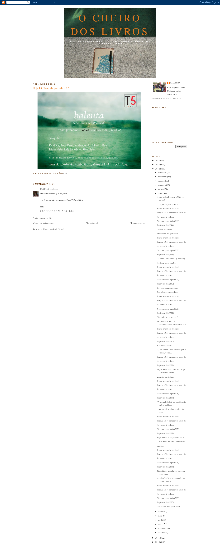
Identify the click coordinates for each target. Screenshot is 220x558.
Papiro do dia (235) (165, 502)
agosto (161, 189)
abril (160, 519)
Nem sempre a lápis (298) (168, 393)
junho (160, 511)
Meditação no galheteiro (167, 233)
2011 (157, 537)
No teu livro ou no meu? (167, 317)
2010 (157, 541)
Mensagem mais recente (43, 223)
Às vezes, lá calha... (165, 216)
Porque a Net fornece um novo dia (171, 212)
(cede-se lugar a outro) (166, 262)
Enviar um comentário (42, 218)
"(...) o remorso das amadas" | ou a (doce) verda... (171, 351)
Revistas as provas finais (167, 287)
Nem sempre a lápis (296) (168, 462)
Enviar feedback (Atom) (53, 229)
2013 (157, 164)
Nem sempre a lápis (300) (168, 308)
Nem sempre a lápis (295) (168, 498)
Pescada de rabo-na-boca (167, 292)
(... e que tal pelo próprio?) (168, 204)
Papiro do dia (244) (165, 225)
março (161, 524)
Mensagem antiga (137, 223)
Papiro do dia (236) (165, 466)
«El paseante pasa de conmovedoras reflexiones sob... (172, 323)
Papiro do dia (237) (165, 433)
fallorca (175, 83)
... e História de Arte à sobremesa (171, 441)
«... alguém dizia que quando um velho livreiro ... (171, 480)
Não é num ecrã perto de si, (168, 506)
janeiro (161, 532)
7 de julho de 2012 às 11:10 (57, 211)
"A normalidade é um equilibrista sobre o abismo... (171, 403)
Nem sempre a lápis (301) (168, 279)
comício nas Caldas (165, 376)
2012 (157, 168)
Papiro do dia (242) (165, 283)
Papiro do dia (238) (165, 397)
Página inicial (92, 223)
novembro (162, 176)
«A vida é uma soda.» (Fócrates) (171, 258)
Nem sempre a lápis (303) (168, 221)
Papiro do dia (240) (165, 341)
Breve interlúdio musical (168, 208)
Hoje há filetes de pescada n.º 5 (51, 88)
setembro (162, 184)
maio (160, 515)
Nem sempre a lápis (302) (168, 250)
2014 (157, 160)
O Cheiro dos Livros (110, 24)
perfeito (160, 445)
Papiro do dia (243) (165, 254)
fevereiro (162, 528)
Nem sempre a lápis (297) (168, 429)
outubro (161, 180)
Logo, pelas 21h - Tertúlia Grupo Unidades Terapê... (171, 371)
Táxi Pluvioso (46, 189)
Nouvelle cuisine (164, 229)
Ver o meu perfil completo (166, 99)
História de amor (164, 345)
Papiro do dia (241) (165, 312)
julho (160, 193)
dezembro (162, 172)
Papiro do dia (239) (165, 365)
